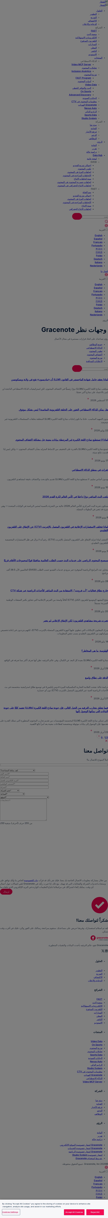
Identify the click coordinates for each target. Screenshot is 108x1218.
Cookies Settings (10, 1212)
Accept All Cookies (74, 1212)
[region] (54, 1209)
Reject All (95, 1212)
